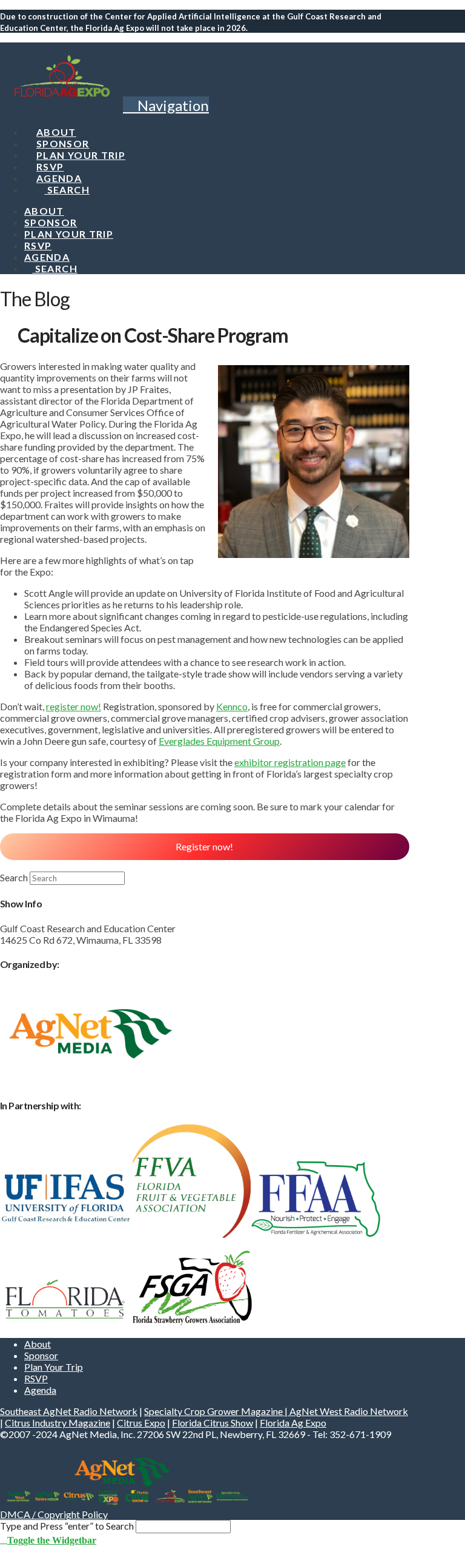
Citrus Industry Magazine (57, 1422)
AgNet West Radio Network (348, 1411)
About (37, 1343)
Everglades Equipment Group (219, 741)
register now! (73, 706)
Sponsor (41, 1355)
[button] (166, 105)
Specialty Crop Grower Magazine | (216, 1411)
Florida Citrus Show (212, 1422)
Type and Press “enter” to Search (67, 1525)
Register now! (204, 846)
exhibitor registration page (290, 762)
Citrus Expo (141, 1422)
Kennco (232, 706)
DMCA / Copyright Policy (54, 1514)
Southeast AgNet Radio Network (68, 1411)
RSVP (36, 1378)
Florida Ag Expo (293, 1422)
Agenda (40, 1390)
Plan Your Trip (53, 1367)
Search (14, 877)
